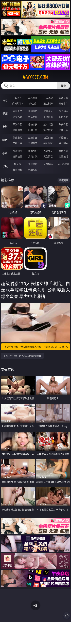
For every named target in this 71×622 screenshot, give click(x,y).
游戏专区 (63, 97)
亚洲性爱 (17, 124)
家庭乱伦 (32, 150)
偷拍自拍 (32, 124)
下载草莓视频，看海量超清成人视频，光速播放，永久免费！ (35, 346)
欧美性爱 (63, 124)
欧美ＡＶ (48, 111)
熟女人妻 (17, 116)
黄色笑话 (48, 156)
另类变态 (63, 130)
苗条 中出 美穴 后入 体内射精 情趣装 (22, 355)
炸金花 (32, 103)
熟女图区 (48, 143)
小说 (5, 153)
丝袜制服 (32, 116)
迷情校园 (17, 156)
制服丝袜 (17, 130)
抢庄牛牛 (63, 103)
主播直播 (48, 116)
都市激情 (17, 150)
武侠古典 (63, 150)
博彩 (5, 100)
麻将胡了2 (17, 103)
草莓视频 (48, 164)
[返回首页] (66, 615)
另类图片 (63, 143)
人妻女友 (48, 150)
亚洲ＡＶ (17, 111)
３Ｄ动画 (63, 111)
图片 (5, 140)
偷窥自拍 (17, 137)
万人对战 (48, 97)
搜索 (63, 85)
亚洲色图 (32, 137)
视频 (5, 113)
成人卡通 (48, 124)
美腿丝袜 (17, 143)
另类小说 (32, 156)
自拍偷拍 (32, 111)
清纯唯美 (32, 143)
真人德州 (32, 97)
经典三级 (32, 130)
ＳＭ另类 (63, 116)
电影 (5, 127)
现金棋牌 (48, 103)
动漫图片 (63, 137)
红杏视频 (17, 169)
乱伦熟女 (48, 130)
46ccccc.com (35, 77)
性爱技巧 (63, 156)
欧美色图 (48, 137)
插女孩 (17, 164)
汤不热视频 (63, 164)
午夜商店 (32, 164)
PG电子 (17, 97)
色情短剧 (32, 169)
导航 (5, 166)
